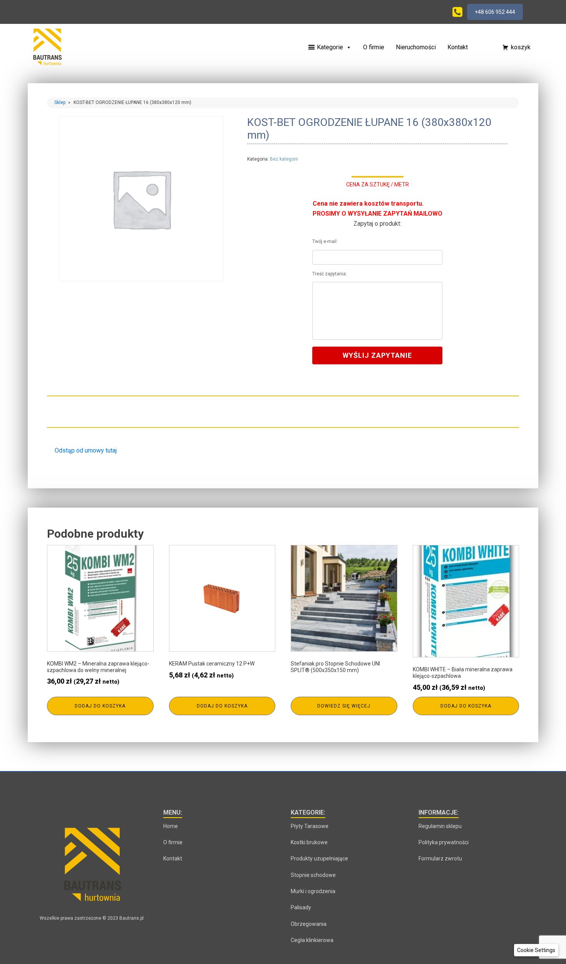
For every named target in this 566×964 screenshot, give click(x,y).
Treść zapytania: (329, 274)
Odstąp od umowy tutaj (86, 450)
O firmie (373, 47)
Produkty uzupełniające (319, 858)
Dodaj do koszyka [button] (100, 706)
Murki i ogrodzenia (313, 891)
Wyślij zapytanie (377, 355)
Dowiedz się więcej (343, 706)
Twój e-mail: (325, 241)
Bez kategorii (284, 159)
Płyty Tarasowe (309, 826)
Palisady (301, 907)
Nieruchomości (416, 47)
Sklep (59, 102)
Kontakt (457, 47)
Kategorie (330, 47)
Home (170, 826)
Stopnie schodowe (313, 875)
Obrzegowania (309, 924)
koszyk (521, 47)
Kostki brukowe (309, 842)
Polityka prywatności (444, 842)
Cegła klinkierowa (312, 940)
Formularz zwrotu (440, 858)
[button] (481, 47)
